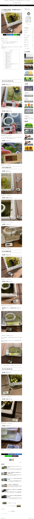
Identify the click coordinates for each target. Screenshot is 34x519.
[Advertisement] (11, 74)
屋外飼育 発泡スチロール (9, 58)
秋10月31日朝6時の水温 (8, 56)
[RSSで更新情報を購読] (13, 460)
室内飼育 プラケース (8, 59)
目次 (10, 50)
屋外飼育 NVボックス (8, 57)
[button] (18, 34)
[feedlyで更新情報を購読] (11, 460)
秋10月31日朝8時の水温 (8, 60)
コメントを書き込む (11, 511)
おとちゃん (28, 16)
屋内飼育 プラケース (8, 55)
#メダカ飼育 (6, 38)
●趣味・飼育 (3, 38)
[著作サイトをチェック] (10, 460)
